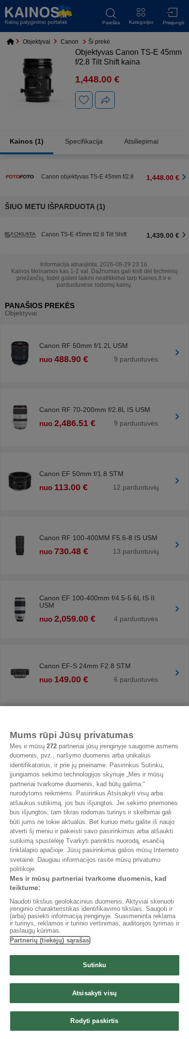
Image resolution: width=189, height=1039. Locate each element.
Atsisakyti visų (94, 993)
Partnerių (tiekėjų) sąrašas (50, 940)
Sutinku (95, 965)
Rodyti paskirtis (94, 1020)
